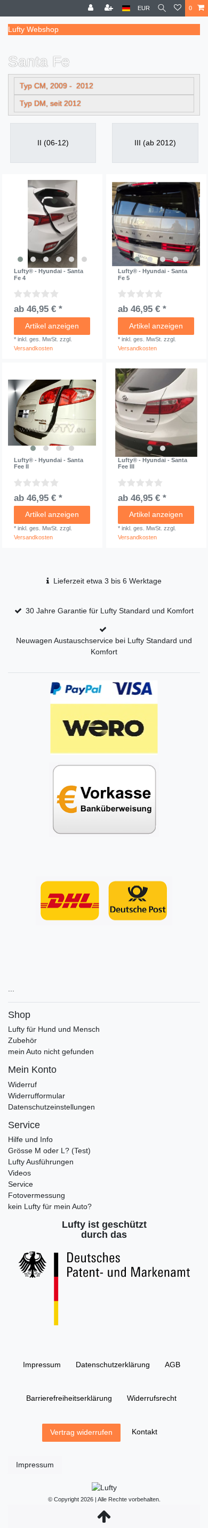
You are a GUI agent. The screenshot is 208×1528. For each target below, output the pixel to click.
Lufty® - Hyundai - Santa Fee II (48, 463)
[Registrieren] (110, 8)
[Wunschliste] (177, 8)
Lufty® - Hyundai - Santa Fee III (152, 463)
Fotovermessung (36, 1195)
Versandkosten (33, 348)
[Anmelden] (91, 8)
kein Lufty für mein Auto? (50, 1206)
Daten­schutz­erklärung (113, 1364)
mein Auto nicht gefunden (51, 1051)
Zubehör (22, 1040)
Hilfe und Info (30, 1139)
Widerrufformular (36, 1095)
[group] (52, 224)
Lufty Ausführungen (41, 1161)
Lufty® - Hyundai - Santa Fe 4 (48, 274)
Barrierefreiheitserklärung (69, 1398)
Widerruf (22, 1084)
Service (20, 1184)
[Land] (126, 8)
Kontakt (144, 1431)
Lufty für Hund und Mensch (54, 1029)
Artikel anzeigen (52, 326)
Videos (19, 1173)
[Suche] (162, 8)
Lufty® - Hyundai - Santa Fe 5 (152, 274)
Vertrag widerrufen (81, 1432)
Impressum (42, 1364)
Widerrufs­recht (152, 1398)
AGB (172, 1364)
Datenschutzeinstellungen (51, 1107)
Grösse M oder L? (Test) (49, 1150)
